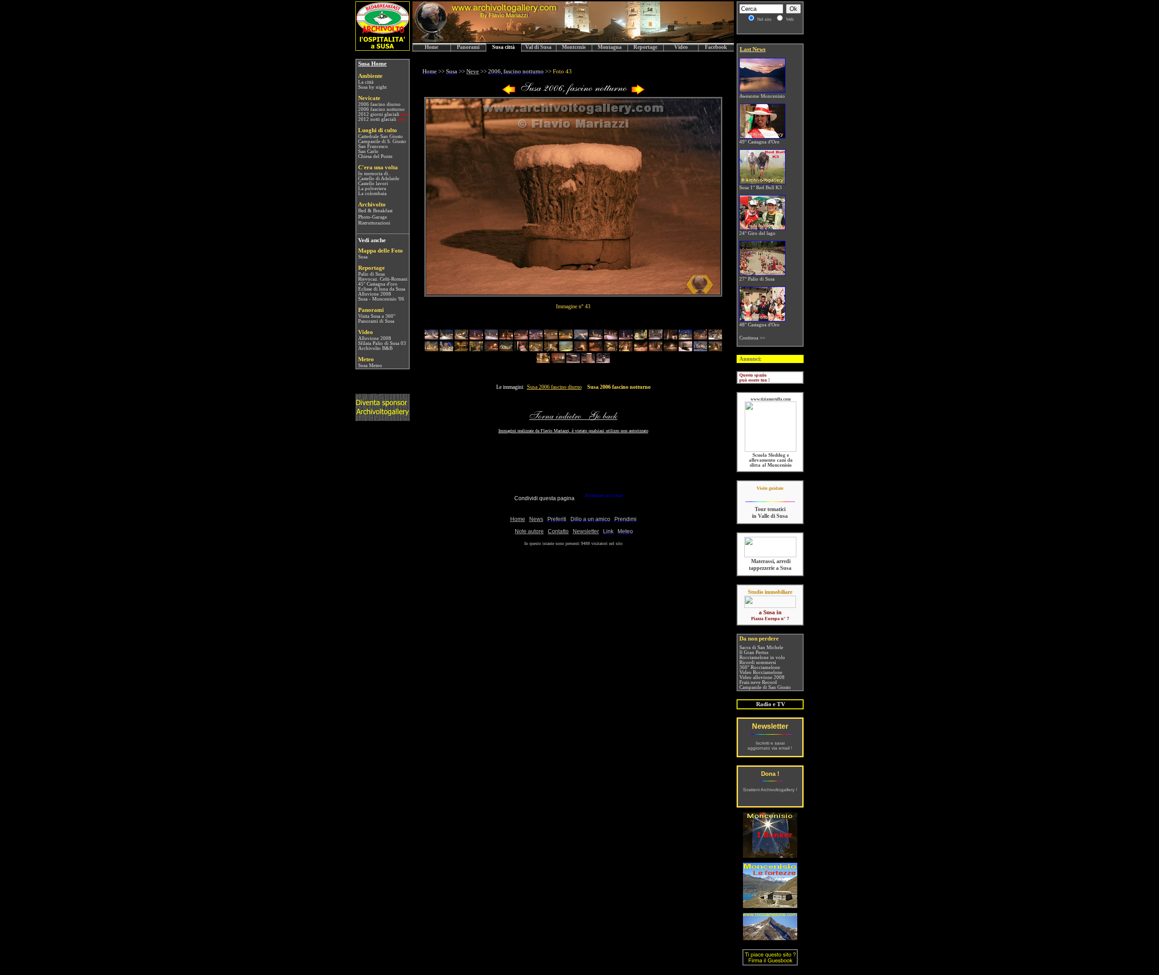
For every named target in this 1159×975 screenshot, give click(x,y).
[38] (685, 349)
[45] (603, 361)
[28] (536, 349)
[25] (491, 349)
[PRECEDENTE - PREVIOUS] (509, 93)
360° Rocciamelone (759, 667)
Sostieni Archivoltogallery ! (770, 789)
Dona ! (770, 773)
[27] (521, 349)
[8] (536, 337)
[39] (700, 349)
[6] (506, 337)
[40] (715, 349)
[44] (588, 361)
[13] (611, 337)
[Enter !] (382, 418)
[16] (655, 337)
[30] (566, 349)
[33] (611, 349)
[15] (640, 337)
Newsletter (770, 726)
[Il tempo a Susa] (357, 365)
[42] (558, 361)
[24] (476, 349)
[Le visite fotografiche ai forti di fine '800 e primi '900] (770, 905)
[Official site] (769, 495)
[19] (700, 337)
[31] (581, 349)
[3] (461, 337)
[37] (670, 349)
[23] (461, 349)
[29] (551, 349)
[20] (715, 337)
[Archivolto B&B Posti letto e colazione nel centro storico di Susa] (382, 48)
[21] (431, 349)
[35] (640, 349)
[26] (506, 349)
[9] (551, 337)
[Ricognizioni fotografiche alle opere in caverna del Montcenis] (770, 855)
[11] (581, 337)
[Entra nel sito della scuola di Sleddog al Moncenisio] (770, 450)
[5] (491, 337)
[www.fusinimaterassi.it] (770, 555)
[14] (625, 337)
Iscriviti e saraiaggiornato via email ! (769, 745)
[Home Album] (573, 93)
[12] (596, 337)
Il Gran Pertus (753, 652)
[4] (476, 337)
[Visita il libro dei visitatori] (770, 961)
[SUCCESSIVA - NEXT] (638, 93)
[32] (596, 349)
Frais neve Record (758, 682)
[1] (431, 337)
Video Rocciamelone (760, 672)
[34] (625, 349)
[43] (573, 361)
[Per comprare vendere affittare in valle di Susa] (770, 606)
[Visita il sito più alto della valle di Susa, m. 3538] (770, 938)
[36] (655, 349)
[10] (566, 337)
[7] (521, 337)
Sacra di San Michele (761, 647)
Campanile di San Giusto (765, 687)
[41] (543, 361)
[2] (446, 337)
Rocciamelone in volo (762, 657)
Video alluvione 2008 (762, 677)
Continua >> (752, 337)
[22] (446, 349)
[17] (670, 337)
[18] (685, 337)
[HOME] (573, 40)
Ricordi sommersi (757, 662)
